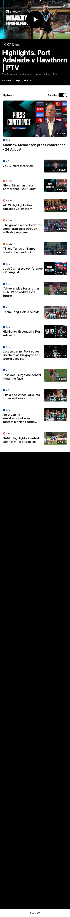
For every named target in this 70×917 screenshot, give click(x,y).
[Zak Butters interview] (35, 166)
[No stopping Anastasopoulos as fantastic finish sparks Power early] (35, 416)
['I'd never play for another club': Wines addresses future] (35, 290)
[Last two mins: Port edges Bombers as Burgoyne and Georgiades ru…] (35, 353)
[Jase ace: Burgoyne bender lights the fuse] (35, 375)
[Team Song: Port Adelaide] (35, 312)
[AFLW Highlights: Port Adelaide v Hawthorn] (35, 205)
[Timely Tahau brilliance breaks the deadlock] (35, 249)
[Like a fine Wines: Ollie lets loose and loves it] (35, 395)
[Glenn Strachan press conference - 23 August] (35, 186)
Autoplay (52, 95)
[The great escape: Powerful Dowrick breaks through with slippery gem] (35, 227)
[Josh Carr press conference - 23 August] (35, 269)
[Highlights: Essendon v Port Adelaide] (35, 332)
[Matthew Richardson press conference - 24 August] (35, 128)
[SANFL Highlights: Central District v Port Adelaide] (35, 438)
